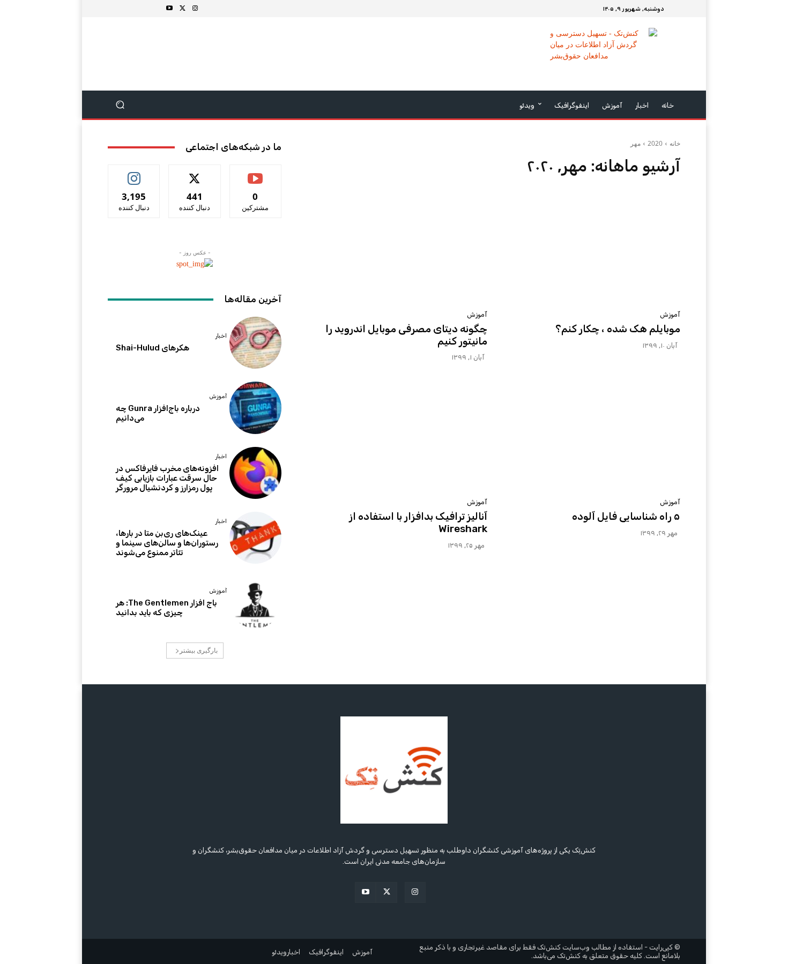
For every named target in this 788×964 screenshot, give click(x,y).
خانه (675, 143)
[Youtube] (169, 8)
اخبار (221, 336)
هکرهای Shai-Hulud (152, 348)
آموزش (670, 314)
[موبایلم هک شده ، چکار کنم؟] (590, 246)
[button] (120, 104)
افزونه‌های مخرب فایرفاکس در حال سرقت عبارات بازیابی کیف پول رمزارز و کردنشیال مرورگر (167, 478)
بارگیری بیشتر (199, 650)
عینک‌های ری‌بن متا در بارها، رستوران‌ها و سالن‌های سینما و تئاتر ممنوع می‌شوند (167, 542)
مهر (635, 143)
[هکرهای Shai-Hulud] (255, 343)
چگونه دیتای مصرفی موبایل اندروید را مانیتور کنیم (406, 335)
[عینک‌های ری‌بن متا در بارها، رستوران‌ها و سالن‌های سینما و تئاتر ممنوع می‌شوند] (255, 538)
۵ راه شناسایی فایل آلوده (626, 516)
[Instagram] (195, 8)
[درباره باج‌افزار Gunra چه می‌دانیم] (255, 408)
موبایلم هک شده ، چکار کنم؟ (617, 329)
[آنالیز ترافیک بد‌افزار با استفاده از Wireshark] (397, 433)
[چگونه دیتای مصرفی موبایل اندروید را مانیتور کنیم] (397, 246)
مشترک (255, 173)
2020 (655, 143)
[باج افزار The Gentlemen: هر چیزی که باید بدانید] (255, 603)
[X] (182, 8)
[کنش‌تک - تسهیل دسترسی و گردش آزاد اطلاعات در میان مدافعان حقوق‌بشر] (603, 54)
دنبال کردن (134, 173)
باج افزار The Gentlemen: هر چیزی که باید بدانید (166, 607)
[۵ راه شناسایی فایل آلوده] (590, 433)
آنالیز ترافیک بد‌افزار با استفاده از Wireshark (418, 522)
